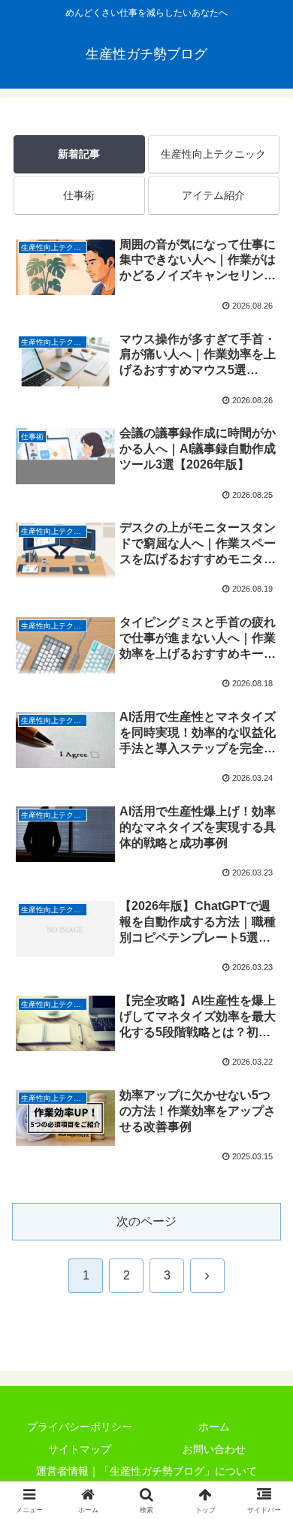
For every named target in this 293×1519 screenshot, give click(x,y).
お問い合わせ (214, 1449)
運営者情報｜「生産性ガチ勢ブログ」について (146, 1471)
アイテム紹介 (213, 195)
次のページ (146, 1221)
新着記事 (79, 154)
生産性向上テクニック (213, 154)
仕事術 (79, 195)
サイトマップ (79, 1449)
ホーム (214, 1427)
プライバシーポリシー (79, 1427)
